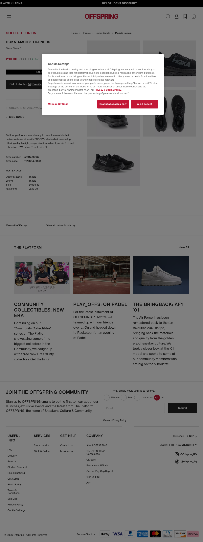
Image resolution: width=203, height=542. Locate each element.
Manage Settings (58, 104)
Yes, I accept (144, 104)
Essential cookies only (113, 104)
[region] (103, 84)
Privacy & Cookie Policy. (108, 90)
